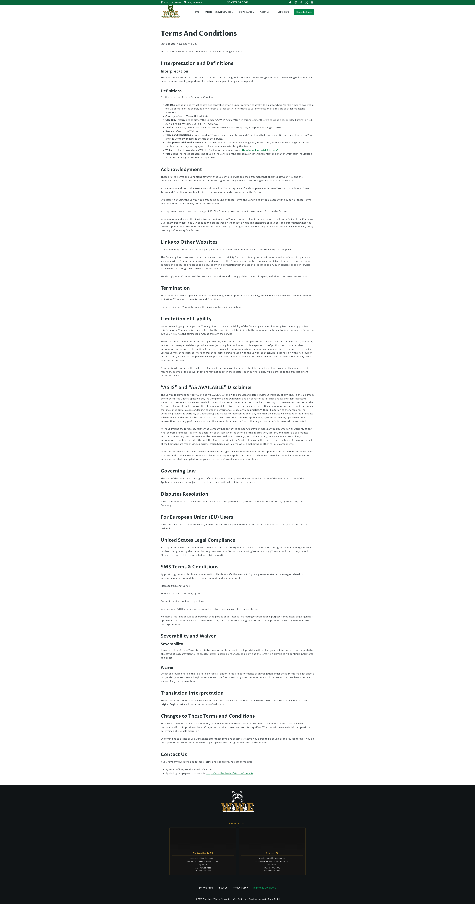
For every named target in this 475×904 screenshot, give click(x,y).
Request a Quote (304, 12)
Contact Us (283, 12)
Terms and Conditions (264, 888)
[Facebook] (301, 2)
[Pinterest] (312, 2)
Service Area (206, 888)
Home (196, 12)
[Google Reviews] (290, 2)
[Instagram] (295, 2)
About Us (222, 888)
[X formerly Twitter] (306, 2)
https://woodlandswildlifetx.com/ (259, 150)
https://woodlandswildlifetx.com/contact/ (229, 773)
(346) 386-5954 (203, 865)
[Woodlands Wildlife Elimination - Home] (237, 801)
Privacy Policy (240, 888)
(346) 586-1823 (272, 865)
